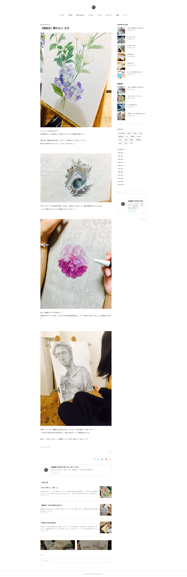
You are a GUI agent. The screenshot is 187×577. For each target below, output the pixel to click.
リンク (125, 15)
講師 (117, 15)
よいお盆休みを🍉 (132, 104)
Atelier (129, 133)
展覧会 (131, 140)
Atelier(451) (43, 447)
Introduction (121, 133)
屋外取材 (138, 140)
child (131, 143)
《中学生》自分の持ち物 (47, 523)
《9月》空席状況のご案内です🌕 (135, 28)
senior (120, 143)
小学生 (120, 140)
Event (135, 133)
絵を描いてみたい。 (132, 45)
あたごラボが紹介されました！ (135, 72)
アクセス (91, 15)
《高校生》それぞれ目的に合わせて (51, 505)
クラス (99, 15)
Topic (140, 133)
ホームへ (144, 219)
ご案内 (70, 15)
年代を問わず (130, 54)
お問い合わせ (80, 15)
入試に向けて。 (131, 63)
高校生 (132, 136)
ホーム (62, 15)
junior (125, 143)
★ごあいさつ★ (131, 37)
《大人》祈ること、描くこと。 (50, 487)
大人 (127, 136)
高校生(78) (48, 447)
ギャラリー (108, 15)
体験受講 (120, 136)
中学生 (139, 136)
